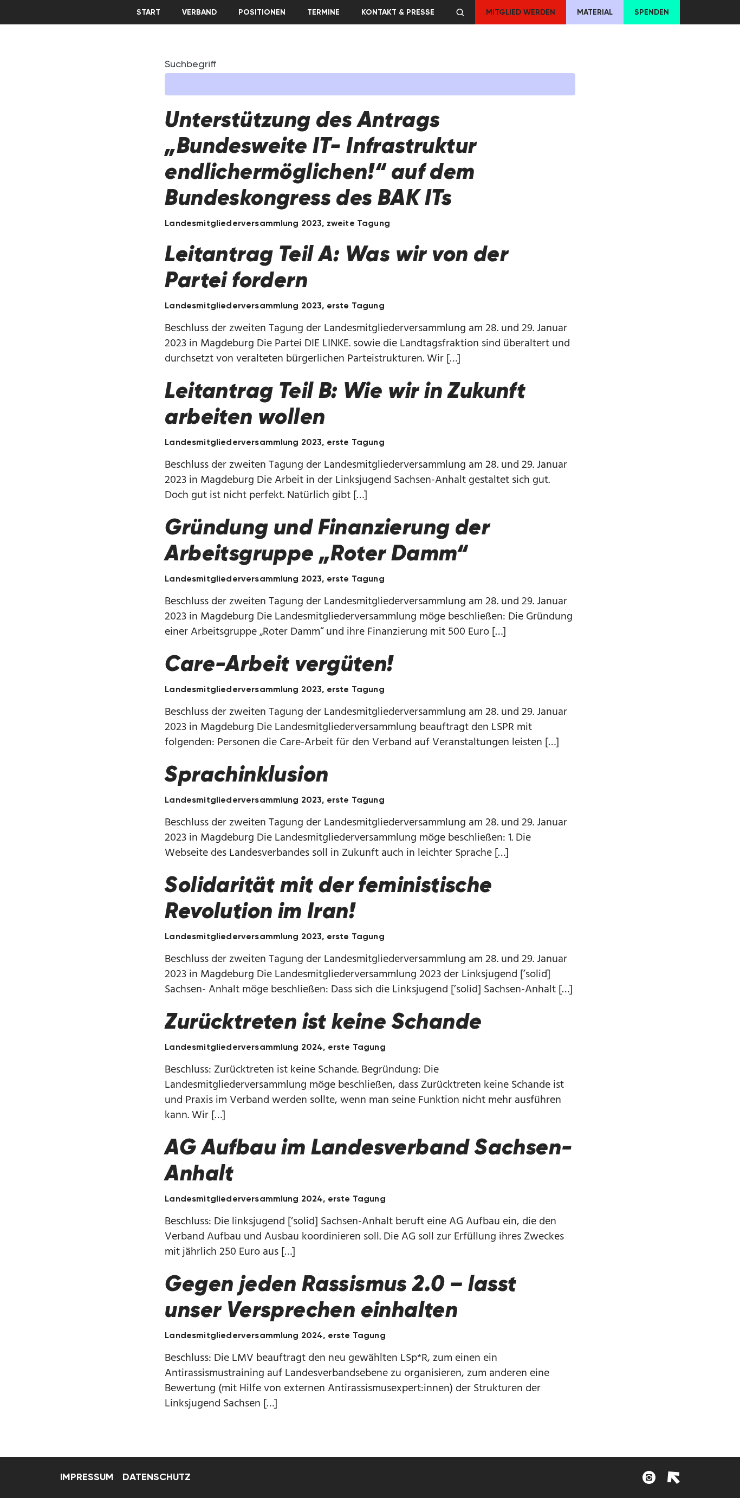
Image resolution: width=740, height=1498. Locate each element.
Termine (323, 12)
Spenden (651, 12)
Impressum (87, 1477)
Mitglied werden (520, 12)
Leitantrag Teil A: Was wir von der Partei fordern (336, 266)
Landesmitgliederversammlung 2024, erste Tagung (275, 1047)
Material (595, 12)
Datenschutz (156, 1477)
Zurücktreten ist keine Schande (323, 1021)
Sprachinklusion (246, 773)
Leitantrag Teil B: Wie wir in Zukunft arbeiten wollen (345, 403)
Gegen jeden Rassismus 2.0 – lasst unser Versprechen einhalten (340, 1296)
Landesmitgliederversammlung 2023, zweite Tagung (277, 223)
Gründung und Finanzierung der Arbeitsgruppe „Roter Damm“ (327, 539)
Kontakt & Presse (397, 12)
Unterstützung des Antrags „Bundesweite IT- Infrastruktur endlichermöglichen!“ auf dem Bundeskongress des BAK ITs (320, 158)
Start (148, 12)
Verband (199, 12)
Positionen (261, 12)
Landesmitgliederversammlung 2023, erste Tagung (274, 305)
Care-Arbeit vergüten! (279, 663)
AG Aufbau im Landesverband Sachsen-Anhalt (368, 1159)
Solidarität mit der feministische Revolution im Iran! (328, 897)
